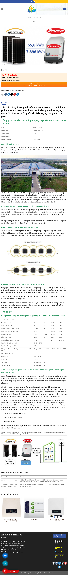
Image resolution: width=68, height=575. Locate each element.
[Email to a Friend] (11, 94)
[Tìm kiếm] (64, 9)
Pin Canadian (34, 519)
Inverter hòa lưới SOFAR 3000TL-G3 (56, 520)
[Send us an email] (36, 1)
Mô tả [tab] (4, 103)
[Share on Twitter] (8, 94)
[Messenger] (5, 555)
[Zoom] (3, 63)
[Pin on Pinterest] (14, 94)
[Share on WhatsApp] (2, 94)
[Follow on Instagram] (33, 1)
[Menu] (2, 9)
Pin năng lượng (38, 17)
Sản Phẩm (28, 17)
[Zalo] (5, 563)
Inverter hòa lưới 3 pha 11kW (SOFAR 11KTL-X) (12, 520)
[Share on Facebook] (5, 94)
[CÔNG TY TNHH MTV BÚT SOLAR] (31, 9)
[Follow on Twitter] (34, 1)
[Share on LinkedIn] (17, 94)
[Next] (66, 511)
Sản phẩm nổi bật (19, 90)
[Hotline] (5, 571)
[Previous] (1, 511)
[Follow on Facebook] (31, 1)
